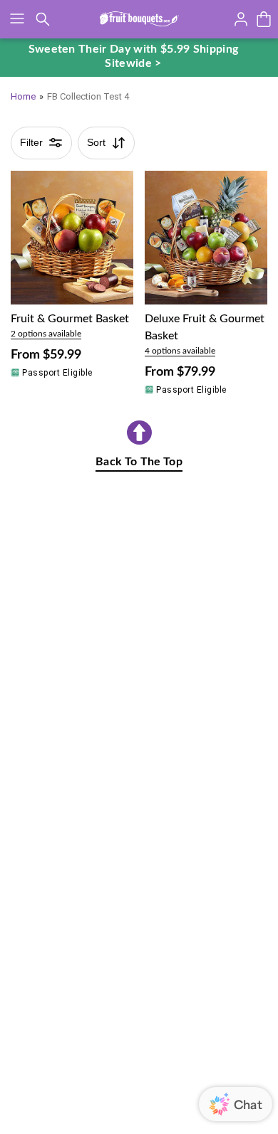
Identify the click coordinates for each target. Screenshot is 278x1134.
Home (23, 96)
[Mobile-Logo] (139, 19)
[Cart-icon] (263, 19)
